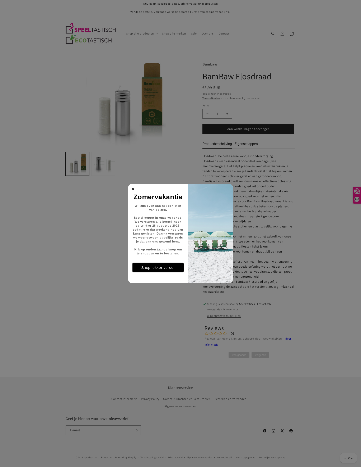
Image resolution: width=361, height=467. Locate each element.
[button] (133, 189)
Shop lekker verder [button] (158, 267)
